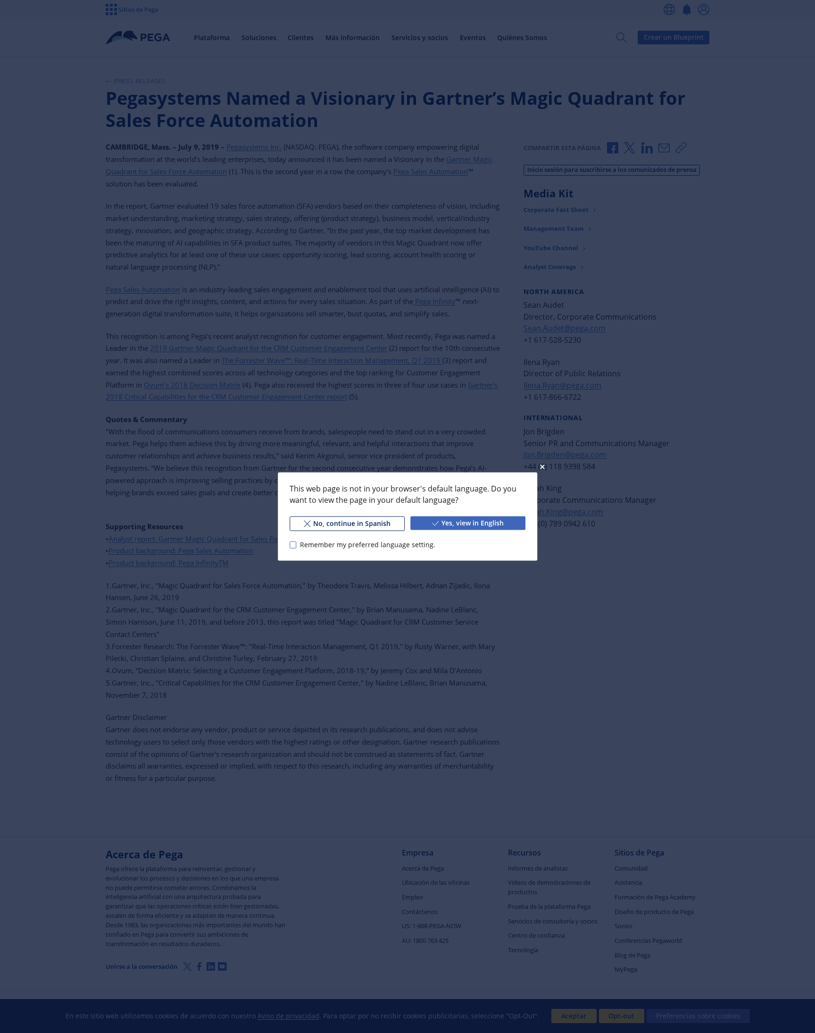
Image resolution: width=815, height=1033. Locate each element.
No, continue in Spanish (352, 523)
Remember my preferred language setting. (367, 544)
